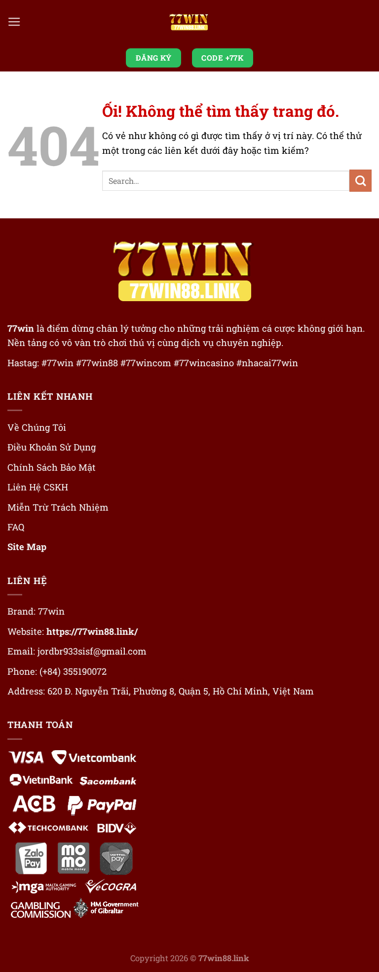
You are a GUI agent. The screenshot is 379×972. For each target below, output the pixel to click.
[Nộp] (360, 181)
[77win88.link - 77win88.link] (189, 22)
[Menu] (14, 22)
